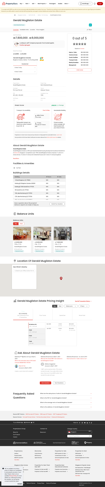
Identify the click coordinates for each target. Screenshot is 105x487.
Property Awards (40, 442)
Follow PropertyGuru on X (89, 422)
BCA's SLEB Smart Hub (52, 137)
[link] (39, 44)
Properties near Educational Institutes (61, 466)
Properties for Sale (60, 451)
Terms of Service (30, 483)
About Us (15, 432)
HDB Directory (38, 455)
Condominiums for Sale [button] (60, 455)
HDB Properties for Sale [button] (60, 453)
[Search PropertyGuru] (89, 436)
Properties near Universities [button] (61, 469)
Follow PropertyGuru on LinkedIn (87, 423)
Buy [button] (21, 3)
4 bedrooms (69, 306)
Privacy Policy (13, 475)
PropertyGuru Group (19, 429)
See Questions (59, 383)
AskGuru (16, 453)
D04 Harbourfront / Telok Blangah (82, 467)
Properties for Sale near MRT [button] (41, 469)
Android (28, 422)
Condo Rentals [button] (78, 455)
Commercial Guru (20, 443)
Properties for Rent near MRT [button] (41, 471)
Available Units (24, 29)
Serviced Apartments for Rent (82, 457)
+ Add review (79, 70)
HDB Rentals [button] (78, 453)
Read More (16, 158)
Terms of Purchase (51, 483)
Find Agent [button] (52, 3)
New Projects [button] (42, 3)
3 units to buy (18, 67)
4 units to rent (18, 71)
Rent (21, 223)
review (82, 48)
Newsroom (43, 432)
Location (32, 29)
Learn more (59, 134)
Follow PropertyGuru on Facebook (79, 423)
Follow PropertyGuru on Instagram (82, 423)
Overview (16, 29)
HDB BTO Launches (18, 457)
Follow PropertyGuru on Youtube (85, 423)
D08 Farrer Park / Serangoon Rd (82, 473)
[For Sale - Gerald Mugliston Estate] (22, 233)
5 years (82, 306)
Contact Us (43, 429)
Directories (38, 451)
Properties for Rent (81, 451)
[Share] (90, 25)
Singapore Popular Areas (82, 465)
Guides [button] (60, 3)
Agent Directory (38, 457)
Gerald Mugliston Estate (20, 246)
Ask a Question (45, 383)
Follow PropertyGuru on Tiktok (91, 422)
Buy (16, 223)
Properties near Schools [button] (60, 471)
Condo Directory (38, 453)
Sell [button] (33, 3)
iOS (33, 422)
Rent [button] (27, 3)
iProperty (88, 443)
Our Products (16, 434)
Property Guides (18, 455)
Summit (59, 442)
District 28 (16, 152)
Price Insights (40, 29)
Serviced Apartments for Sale (62, 457)
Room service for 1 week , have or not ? (77, 358)
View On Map (46, 110)
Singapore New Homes (21, 465)
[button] (61, 278)
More (66, 3)
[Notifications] (94, 3)
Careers (15, 437)
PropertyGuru (18, 451)
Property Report (75, 442)
